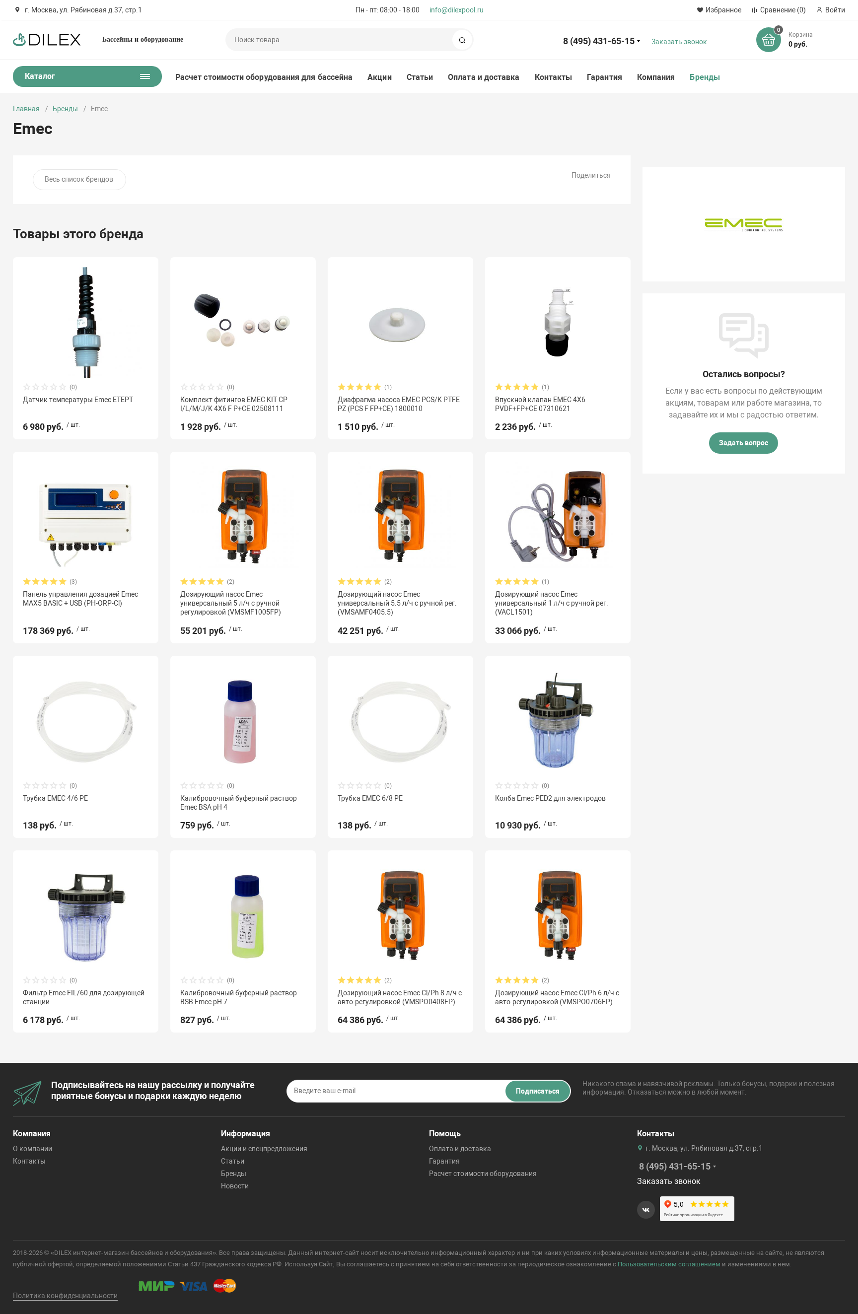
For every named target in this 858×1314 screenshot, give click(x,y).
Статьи (420, 77)
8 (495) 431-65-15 (599, 41)
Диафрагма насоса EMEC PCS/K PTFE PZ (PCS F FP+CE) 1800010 (399, 404)
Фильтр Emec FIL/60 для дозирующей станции (83, 997)
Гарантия (604, 77)
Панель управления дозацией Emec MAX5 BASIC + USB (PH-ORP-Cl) (80, 598)
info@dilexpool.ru (456, 10)
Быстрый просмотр (86, 322)
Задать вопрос (743, 443)
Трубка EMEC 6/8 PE (370, 798)
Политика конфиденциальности (65, 1296)
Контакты (553, 77)
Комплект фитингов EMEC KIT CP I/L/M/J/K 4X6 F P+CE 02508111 (233, 404)
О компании (32, 1149)
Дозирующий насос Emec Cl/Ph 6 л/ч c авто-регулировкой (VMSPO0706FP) (557, 997)
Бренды (704, 77)
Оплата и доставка (483, 77)
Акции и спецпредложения (264, 1149)
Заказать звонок (679, 42)
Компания (656, 77)
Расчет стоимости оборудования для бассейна (264, 77)
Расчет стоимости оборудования (483, 1173)
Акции (379, 77)
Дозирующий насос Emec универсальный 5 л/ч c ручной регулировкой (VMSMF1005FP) (230, 603)
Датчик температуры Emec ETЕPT (78, 400)
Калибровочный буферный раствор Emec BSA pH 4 (238, 802)
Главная (26, 109)
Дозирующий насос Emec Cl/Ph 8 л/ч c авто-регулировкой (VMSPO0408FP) (400, 997)
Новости (235, 1186)
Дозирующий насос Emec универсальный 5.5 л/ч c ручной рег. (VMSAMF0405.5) (397, 603)
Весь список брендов (79, 179)
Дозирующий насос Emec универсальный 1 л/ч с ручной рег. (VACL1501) (551, 603)
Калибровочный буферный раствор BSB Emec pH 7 (238, 997)
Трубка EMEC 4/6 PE (55, 798)
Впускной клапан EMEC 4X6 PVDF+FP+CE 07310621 (540, 404)
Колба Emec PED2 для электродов (550, 798)
